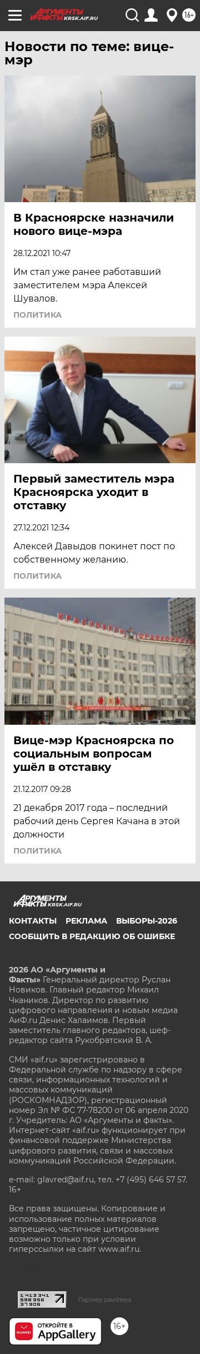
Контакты (33, 921)
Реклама (86, 921)
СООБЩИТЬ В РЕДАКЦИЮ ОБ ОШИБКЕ (92, 936)
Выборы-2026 (146, 921)
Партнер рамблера (104, 1299)
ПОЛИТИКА (37, 315)
